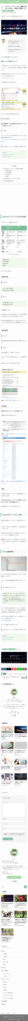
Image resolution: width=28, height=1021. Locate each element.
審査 (7, 176)
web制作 (5, 990)
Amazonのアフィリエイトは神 (12, 178)
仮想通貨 (5, 1001)
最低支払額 (8, 170)
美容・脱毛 (5, 962)
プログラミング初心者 (8, 998)
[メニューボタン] (1, 1)
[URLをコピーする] (24, 669)
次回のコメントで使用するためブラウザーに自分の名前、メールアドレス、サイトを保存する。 (14, 834)
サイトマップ (12, 1016)
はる (14, 697)
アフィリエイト (10, 10)
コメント (5, 802)
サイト (4, 828)
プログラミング (6, 979)
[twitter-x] (13, 715)
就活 (4, 959)
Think (4, 967)
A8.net (6, 61)
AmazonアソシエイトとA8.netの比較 (13, 168)
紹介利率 (8, 174)
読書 (4, 1004)
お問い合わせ (6, 1016)
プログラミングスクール (8, 995)
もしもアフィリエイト (8, 78)
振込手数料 (8, 172)
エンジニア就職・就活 (8, 992)
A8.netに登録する (7, 620)
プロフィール (14, 877)
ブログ (18, 649)
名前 (4, 818)
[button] (3, 669)
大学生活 (5, 956)
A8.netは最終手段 (8, 181)
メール (5, 823)
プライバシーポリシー (20, 1016)
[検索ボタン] (26, 1)
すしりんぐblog (14, 1)
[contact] (16, 881)
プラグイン (5, 976)
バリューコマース (7, 156)
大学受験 (5, 953)
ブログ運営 (5, 10)
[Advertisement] (14, 199)
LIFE (4, 951)
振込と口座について (14, 400)
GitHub (4, 984)
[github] (15, 715)
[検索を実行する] (25, 886)
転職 (4, 964)
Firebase (5, 981)
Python (4, 987)
